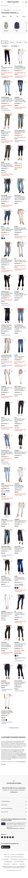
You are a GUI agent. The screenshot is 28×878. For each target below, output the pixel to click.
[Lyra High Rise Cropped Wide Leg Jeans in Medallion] (7, 316)
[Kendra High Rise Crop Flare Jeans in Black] (20, 441)
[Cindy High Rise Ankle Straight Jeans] (7, 474)
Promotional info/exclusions (13, 828)
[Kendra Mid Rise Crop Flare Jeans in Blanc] (7, 602)
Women (4, 16)
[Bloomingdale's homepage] (2, 10)
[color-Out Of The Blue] (17, 655)
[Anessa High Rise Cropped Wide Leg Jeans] (20, 567)
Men (11, 16)
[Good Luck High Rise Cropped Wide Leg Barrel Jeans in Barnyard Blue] (7, 249)
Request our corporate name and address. (15, 867)
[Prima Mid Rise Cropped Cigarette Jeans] (20, 602)
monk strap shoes (22, 754)
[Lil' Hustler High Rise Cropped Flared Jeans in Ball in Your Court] (7, 88)
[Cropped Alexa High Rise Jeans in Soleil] (20, 57)
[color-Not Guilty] (15, 655)
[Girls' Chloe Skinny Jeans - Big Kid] (20, 346)
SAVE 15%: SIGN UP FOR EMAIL (14, 783)
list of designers (22, 761)
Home (24, 16)
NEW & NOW (6, 10)
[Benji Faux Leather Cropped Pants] (20, 537)
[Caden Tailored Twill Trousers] (7, 57)
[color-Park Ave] (2, 494)
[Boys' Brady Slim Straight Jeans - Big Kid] (7, 408)
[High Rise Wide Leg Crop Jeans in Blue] (7, 537)
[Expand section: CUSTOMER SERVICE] (14, 801)
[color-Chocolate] (6, 720)
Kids (17, 16)
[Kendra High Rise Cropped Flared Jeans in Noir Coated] (20, 282)
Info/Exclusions (14, 792)
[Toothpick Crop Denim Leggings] (7, 671)
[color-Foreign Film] (4, 494)
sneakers (14, 756)
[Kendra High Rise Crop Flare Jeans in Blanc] (20, 510)
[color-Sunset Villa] (2, 238)
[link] (7, 71)
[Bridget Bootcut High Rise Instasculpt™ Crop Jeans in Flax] (20, 217)
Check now (21, 828)
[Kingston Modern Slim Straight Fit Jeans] (7, 701)
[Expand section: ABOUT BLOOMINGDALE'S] (14, 808)
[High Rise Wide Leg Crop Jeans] (20, 121)
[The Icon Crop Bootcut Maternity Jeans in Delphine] (7, 633)
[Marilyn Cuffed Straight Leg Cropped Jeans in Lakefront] (7, 217)
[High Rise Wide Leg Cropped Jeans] (7, 346)
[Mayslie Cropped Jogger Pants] (7, 121)
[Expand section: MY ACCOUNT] (14, 805)
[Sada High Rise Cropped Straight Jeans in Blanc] (20, 474)
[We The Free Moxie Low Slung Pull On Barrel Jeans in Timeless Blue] (7, 186)
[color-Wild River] (4, 238)
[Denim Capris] (20, 153)
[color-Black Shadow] (17, 588)
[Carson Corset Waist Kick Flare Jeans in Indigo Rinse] (20, 671)
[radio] (2, 238)
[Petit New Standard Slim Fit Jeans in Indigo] (20, 408)
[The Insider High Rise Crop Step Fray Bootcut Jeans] (20, 633)
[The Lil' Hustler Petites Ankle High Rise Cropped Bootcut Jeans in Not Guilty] (7, 282)
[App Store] (5, 846)
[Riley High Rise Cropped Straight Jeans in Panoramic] (7, 567)
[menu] (2, 2)
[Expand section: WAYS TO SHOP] (14, 812)
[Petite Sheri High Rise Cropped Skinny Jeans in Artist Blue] (20, 377)
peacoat (15, 750)
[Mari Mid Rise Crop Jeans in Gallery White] (20, 249)
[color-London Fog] (4, 720)
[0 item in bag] (26, 2)
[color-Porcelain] (2, 720)
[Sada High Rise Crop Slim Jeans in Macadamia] (7, 377)
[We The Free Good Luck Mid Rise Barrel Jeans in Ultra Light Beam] (20, 186)
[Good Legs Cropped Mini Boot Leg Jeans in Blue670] (7, 441)
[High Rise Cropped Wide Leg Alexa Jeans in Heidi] (20, 316)
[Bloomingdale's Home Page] (13, 2)
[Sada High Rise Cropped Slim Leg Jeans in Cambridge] (20, 88)
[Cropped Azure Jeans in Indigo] (7, 510)
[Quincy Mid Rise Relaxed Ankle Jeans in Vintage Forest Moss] (7, 153)
